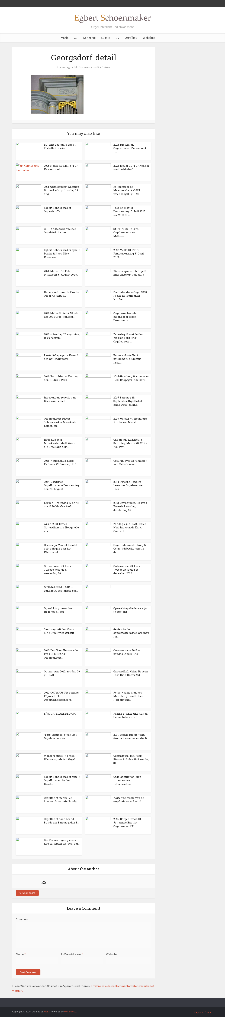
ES (97, 67)
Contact (209, 1012)
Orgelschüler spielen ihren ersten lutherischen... (127, 780)
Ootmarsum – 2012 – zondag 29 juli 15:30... (126, 652)
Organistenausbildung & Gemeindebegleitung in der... (129, 548)
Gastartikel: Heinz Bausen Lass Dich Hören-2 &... (130, 673)
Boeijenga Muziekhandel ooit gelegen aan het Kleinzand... (60, 548)
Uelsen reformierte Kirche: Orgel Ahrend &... (61, 293)
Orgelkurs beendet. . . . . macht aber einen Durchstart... (128, 316)
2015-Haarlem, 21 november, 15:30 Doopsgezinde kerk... (131, 378)
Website (111, 954)
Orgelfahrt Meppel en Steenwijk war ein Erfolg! (60, 799)
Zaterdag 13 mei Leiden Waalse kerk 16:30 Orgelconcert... (128, 337)
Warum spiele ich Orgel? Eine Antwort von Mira (129, 272)
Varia (65, 38)
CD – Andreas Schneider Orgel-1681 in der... (60, 230)
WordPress (70, 1011)
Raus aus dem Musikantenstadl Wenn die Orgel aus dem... (60, 443)
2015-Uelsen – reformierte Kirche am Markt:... (130, 420)
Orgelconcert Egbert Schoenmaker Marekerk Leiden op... (60, 422)
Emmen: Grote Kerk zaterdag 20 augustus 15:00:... (127, 359)
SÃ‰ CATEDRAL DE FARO (60, 713)
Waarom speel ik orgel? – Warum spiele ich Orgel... (61, 757)
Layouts (198, 1012)
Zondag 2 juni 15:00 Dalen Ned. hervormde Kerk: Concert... (130, 527)
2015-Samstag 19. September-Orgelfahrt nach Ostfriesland (127, 401)
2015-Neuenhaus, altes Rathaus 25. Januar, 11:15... (61, 462)
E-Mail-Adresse (72, 954)
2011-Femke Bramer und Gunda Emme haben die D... (130, 736)
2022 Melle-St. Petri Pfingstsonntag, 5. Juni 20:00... (128, 253)
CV (117, 38)
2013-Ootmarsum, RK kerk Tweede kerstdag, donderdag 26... (130, 506)
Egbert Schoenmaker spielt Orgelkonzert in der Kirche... (62, 780)
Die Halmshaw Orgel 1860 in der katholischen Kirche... (130, 295)
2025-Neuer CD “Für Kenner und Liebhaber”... (131, 167)
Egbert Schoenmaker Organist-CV (57, 209)
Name (21, 954)
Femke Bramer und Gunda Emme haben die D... (130, 715)
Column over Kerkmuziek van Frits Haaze (130, 462)
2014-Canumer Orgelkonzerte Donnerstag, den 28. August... (61, 485)
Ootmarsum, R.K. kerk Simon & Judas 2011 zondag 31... (131, 759)
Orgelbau (131, 38)
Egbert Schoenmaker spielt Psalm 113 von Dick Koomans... (62, 253)
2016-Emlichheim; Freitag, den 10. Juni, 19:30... (61, 378)
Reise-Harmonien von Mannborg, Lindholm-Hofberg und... (128, 696)
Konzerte (89, 38)
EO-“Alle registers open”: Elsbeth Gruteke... (60, 146)
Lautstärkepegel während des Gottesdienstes (61, 357)
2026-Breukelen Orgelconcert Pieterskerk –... (130, 148)
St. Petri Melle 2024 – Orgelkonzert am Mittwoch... (127, 232)
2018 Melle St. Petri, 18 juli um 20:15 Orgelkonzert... (61, 314)
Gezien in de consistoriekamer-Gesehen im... (131, 632)
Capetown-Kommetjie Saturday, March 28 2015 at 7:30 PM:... (130, 443)
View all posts (27, 893)
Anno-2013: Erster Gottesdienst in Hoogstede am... (61, 527)
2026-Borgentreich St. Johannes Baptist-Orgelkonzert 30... (127, 822)
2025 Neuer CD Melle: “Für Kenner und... (61, 167)
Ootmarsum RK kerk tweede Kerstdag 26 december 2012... (126, 569)
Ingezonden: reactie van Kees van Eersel (60, 399)
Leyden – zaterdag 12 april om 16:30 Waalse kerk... (61, 504)
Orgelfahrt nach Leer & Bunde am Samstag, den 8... (61, 820)
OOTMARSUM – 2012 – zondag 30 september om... (61, 588)
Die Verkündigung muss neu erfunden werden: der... (61, 841)
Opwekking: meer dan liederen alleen (58, 609)
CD (76, 38)
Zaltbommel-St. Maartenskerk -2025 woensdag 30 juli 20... (127, 190)
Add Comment (82, 67)
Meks (47, 1011)
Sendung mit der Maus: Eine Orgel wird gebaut (59, 631)
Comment (22, 919)
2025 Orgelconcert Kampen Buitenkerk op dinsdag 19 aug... (61, 190)
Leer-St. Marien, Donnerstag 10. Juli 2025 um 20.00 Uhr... (129, 211)
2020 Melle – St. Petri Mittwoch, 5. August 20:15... (61, 272)
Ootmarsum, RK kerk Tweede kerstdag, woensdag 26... (57, 569)
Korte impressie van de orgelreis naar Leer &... (128, 799)
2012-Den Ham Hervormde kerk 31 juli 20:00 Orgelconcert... (61, 654)
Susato (105, 38)
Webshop (149, 38)
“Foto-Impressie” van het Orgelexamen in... (60, 736)
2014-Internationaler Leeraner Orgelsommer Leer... (128, 485)
